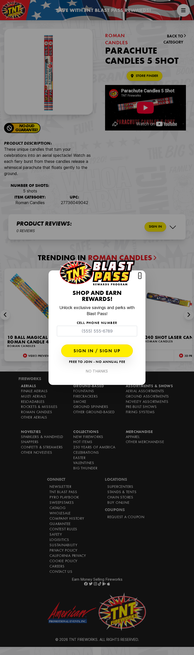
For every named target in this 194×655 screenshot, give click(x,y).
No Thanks (97, 371)
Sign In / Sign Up (97, 351)
